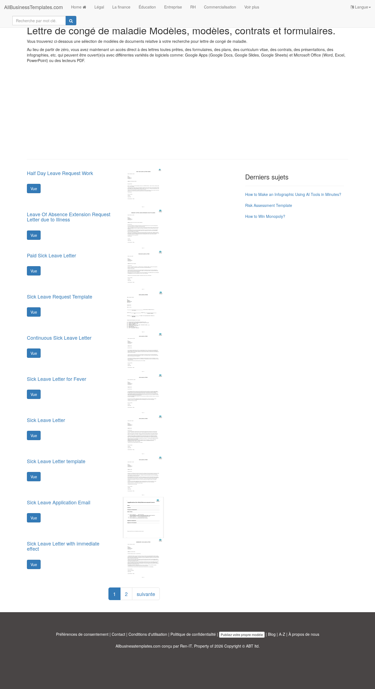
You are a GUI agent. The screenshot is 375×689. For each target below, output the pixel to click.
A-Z (282, 634)
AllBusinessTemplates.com (33, 6)
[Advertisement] (187, 115)
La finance (121, 7)
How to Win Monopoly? (265, 216)
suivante (146, 593)
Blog (272, 634)
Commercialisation (220, 7)
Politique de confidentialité (193, 634)
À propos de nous (304, 634)
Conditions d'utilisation (147, 634)
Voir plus (251, 7)
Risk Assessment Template (268, 205)
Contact (118, 634)
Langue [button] (361, 7)
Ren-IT (186, 646)
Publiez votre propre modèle (242, 634)
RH (193, 7)
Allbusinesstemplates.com (138, 646)
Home (77, 7)
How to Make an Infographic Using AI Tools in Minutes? (293, 194)
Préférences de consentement (82, 634)
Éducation (147, 7)
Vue (33, 188)
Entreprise (173, 7)
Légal (99, 7)
